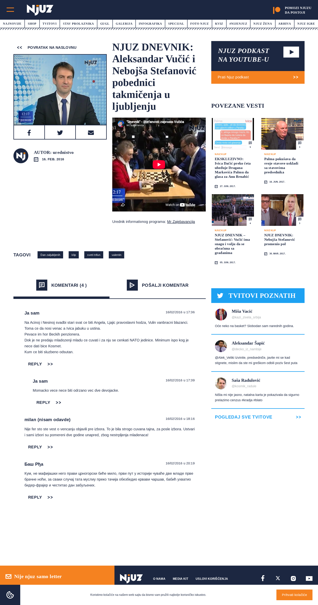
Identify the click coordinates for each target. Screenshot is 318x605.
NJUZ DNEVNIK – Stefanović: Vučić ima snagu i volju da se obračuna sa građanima (232, 244)
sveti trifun (93, 254)
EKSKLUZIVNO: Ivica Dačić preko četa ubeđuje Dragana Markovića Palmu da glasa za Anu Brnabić (233, 168)
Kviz (219, 23)
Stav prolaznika (78, 23)
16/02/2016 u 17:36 (180, 312)
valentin (116, 254)
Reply (35, 364)
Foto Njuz (199, 23)
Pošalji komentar (165, 285)
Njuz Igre (306, 23)
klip (74, 254)
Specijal (176, 23)
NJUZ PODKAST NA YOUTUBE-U (243, 55)
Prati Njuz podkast (233, 77)
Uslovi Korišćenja (212, 578)
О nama (159, 578)
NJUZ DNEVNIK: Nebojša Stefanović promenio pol (279, 239)
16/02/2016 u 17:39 (180, 380)
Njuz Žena (262, 23)
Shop (32, 23)
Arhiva (284, 23)
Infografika (150, 23)
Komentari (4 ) (69, 285)
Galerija (124, 23)
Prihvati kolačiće (294, 595)
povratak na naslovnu (51, 47)
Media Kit (180, 578)
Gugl (105, 23)
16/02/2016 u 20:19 (180, 463)
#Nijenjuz (238, 23)
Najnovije (12, 23)
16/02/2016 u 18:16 (180, 419)
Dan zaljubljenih (50, 254)
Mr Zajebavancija (181, 222)
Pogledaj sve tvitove (243, 417)
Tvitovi (50, 23)
